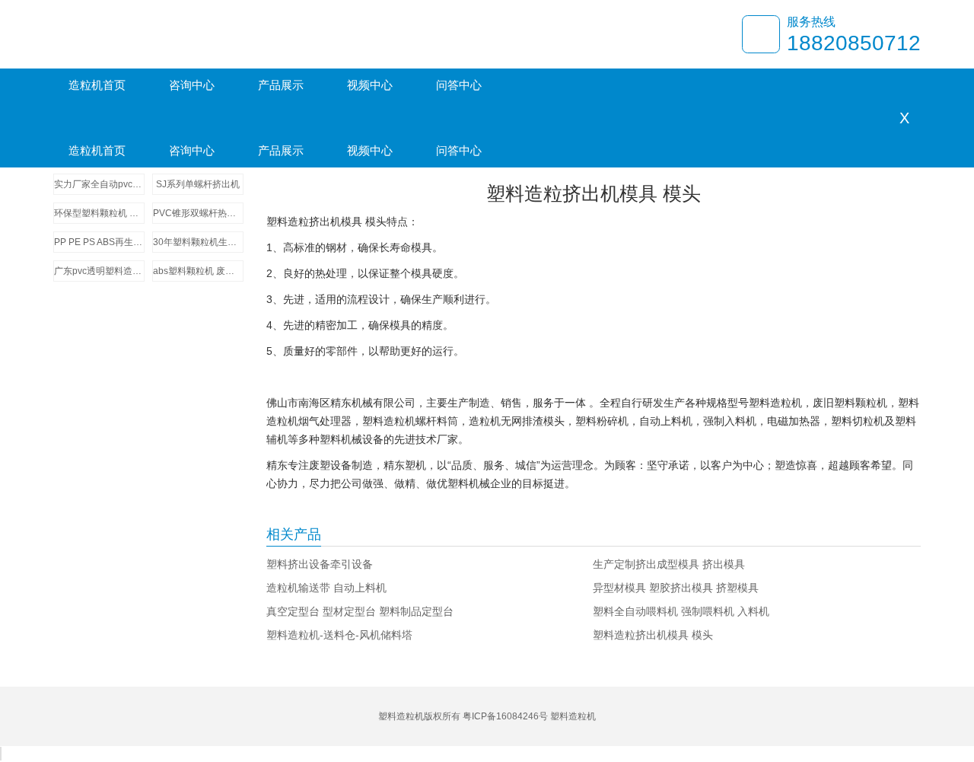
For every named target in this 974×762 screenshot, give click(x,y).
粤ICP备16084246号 (505, 716)
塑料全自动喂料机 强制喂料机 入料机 (681, 611)
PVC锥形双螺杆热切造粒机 (198, 213)
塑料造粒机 (573, 716)
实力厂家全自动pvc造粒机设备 (99, 184)
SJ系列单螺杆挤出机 (198, 184)
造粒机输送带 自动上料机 (326, 588)
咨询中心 (192, 84)
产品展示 (281, 84)
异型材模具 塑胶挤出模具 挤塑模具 (676, 588)
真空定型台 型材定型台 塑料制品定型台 (360, 611)
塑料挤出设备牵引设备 (319, 564)
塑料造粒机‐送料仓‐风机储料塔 (339, 635)
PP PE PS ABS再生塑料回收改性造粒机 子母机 (99, 242)
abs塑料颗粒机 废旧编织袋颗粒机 (198, 271)
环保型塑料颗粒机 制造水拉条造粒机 (99, 213)
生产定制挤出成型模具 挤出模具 (669, 564)
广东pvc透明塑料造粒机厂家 (99, 271)
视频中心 (370, 84)
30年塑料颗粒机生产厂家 (198, 242)
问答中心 (459, 84)
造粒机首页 (97, 84)
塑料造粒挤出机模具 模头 (653, 635)
